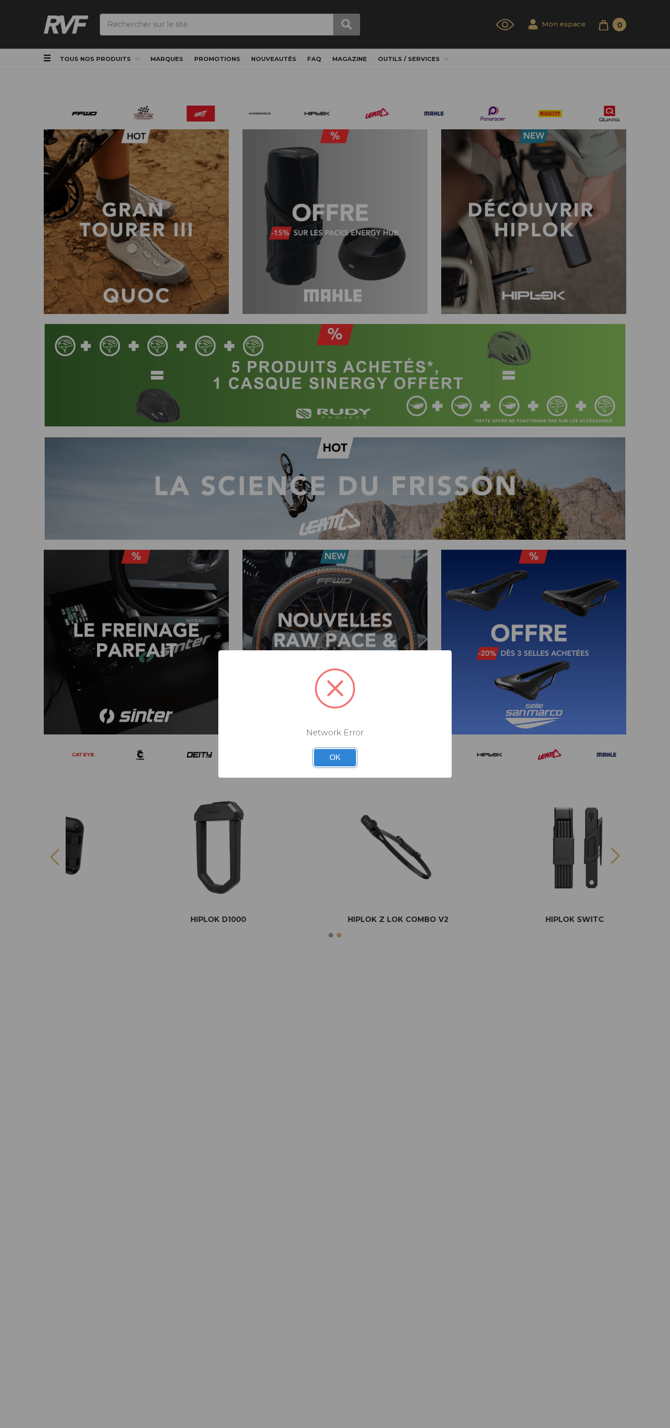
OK (335, 757)
